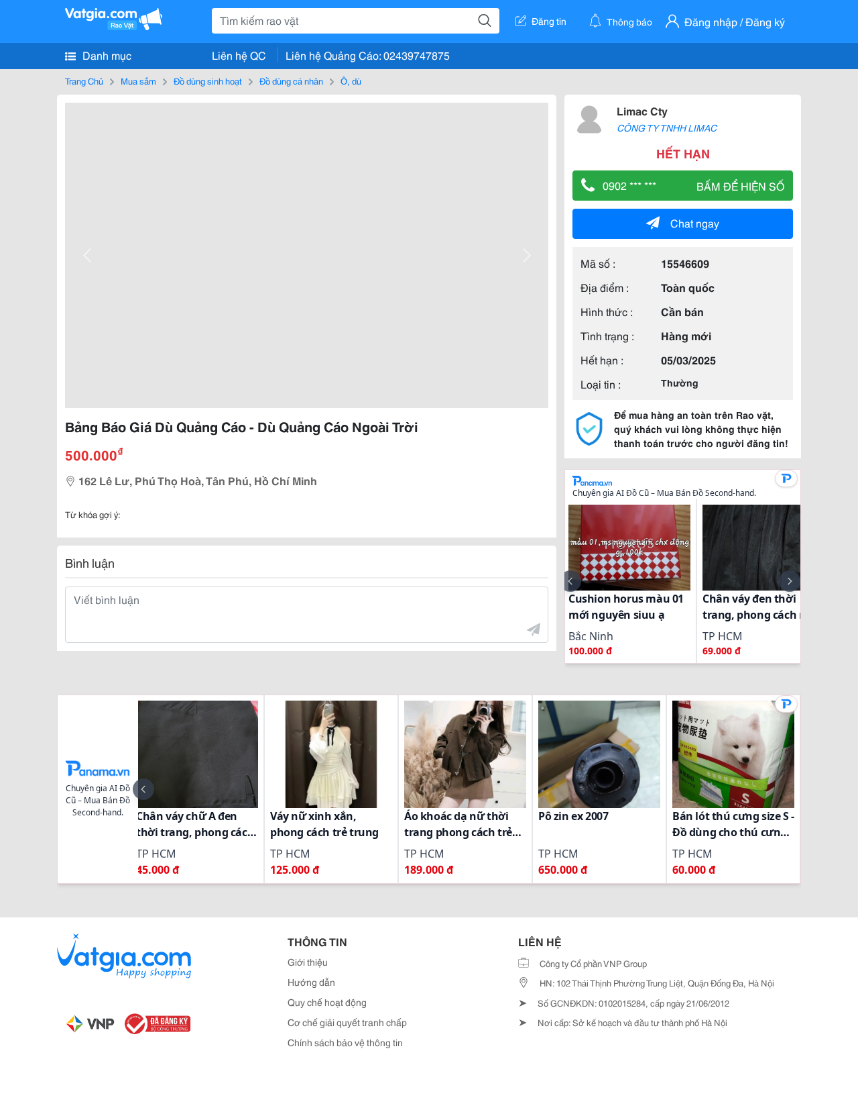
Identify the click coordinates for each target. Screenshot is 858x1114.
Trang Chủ (84, 80)
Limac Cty (642, 110)
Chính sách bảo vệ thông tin (345, 1042)
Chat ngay (694, 222)
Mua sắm (138, 80)
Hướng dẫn (311, 982)
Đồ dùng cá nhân (291, 80)
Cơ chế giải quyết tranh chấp (347, 1022)
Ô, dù (351, 80)
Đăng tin (549, 21)
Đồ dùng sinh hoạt (208, 80)
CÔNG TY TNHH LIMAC (667, 127)
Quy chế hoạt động (327, 1002)
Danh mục (105, 54)
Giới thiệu (308, 961)
